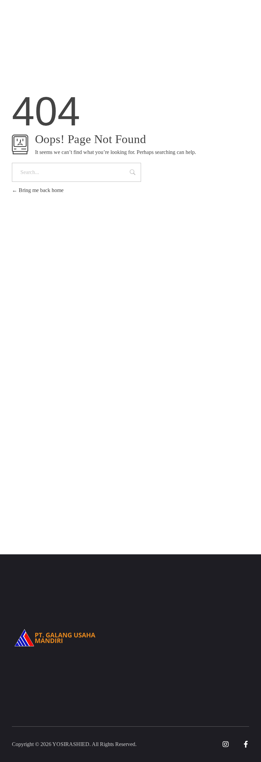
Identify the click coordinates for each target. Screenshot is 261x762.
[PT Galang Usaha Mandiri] (55, 38)
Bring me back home (40, 190)
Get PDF (210, 515)
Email (34, 506)
